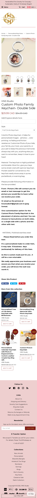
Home (3, 33)
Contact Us (18, 409)
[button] (19, 496)
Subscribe (30, 428)
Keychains (18, 475)
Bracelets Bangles (18, 459)
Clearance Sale (19, 477)
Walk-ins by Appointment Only (18, 415)
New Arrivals (18, 453)
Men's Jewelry (18, 472)
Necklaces (18, 464)
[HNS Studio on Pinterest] (19, 388)
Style (3, 126)
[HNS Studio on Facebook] (14, 388)
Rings (18, 469)
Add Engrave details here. (11, 118)
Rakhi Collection (18, 480)
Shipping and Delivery (18, 401)
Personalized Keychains (15, 33)
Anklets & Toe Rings (18, 461)
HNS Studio (25, 486)
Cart (23, 7)
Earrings (18, 467)
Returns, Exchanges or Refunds (18, 412)
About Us (18, 399)
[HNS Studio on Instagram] (23, 388)
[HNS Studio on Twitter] (10, 388)
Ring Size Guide (18, 407)
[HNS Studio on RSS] (27, 388)
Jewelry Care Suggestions (18, 404)
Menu (6, 7)
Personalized (18, 456)
